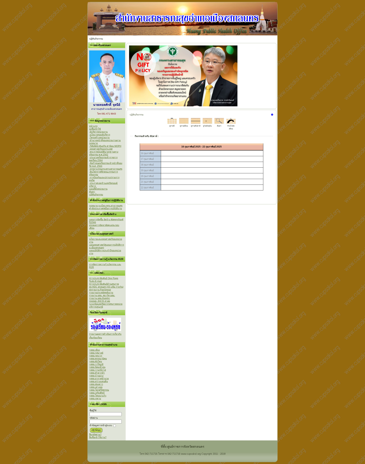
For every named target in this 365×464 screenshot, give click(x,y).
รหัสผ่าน (94, 418)
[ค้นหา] (219, 123)
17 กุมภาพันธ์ (147, 159)
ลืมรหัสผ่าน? (95, 434)
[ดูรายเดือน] (184, 123)
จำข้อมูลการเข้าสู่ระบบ (101, 425)
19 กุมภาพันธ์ (147, 170)
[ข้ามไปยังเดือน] (231, 123)
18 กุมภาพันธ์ (147, 164)
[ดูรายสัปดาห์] (195, 123)
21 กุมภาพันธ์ (147, 182)
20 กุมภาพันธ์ (147, 176)
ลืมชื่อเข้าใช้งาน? (97, 437)
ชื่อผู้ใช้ (93, 410)
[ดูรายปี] (172, 123)
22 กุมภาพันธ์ (147, 187)
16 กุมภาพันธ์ (147, 153)
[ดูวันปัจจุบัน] (207, 123)
